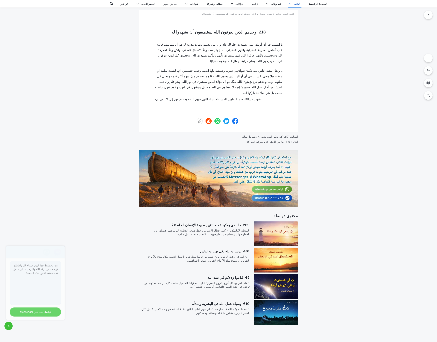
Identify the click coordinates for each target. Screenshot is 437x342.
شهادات (194, 3)
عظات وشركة (215, 3)
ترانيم (255, 3)
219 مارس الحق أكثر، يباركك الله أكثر (268, 141)
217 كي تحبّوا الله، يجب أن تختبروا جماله (265, 136)
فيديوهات (276, 3)
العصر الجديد (148, 3)
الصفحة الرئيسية (318, 3)
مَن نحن (123, 3)
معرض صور (170, 3)
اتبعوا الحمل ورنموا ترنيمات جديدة (277, 13)
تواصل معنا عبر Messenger (37, 311)
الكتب (297, 3)
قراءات (239, 3)
